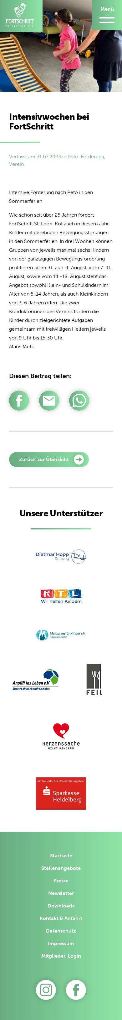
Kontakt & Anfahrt (61, 918)
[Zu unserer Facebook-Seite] (76, 990)
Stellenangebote (61, 868)
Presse (61, 881)
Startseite (61, 856)
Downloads (61, 906)
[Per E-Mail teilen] (49, 401)
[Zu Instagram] (46, 990)
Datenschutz (61, 931)
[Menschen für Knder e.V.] (61, 636)
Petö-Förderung (86, 157)
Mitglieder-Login (61, 956)
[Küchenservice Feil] (94, 680)
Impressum (61, 943)
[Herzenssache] (61, 737)
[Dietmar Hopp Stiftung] (61, 557)
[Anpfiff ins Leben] (35, 680)
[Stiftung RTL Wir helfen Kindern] (61, 597)
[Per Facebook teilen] (19, 401)
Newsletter (61, 893)
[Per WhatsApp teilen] (79, 401)
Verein (16, 164)
